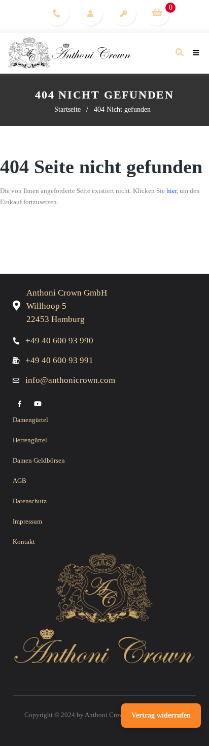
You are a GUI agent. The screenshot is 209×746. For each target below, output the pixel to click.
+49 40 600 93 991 (59, 360)
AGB (19, 480)
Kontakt (24, 541)
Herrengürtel (30, 440)
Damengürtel (30, 420)
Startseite (67, 109)
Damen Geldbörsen (39, 460)
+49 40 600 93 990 (59, 340)
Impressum (27, 521)
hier (171, 190)
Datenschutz (30, 501)
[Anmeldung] (123, 12)
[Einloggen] (90, 12)
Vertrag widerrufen (161, 715)
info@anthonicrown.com (70, 380)
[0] (157, 12)
